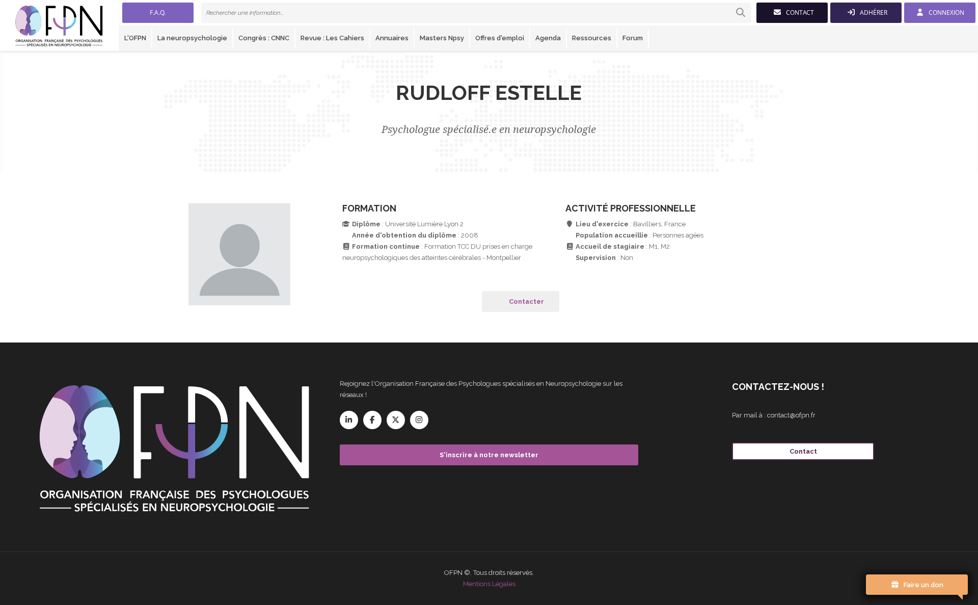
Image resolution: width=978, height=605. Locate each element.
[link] (476, 13)
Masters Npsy (442, 38)
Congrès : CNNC (263, 38)
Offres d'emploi (499, 38)
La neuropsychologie (192, 38)
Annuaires (392, 38)
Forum (632, 38)
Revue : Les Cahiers (332, 38)
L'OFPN (135, 38)
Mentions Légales (489, 584)
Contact (803, 451)
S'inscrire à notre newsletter (489, 455)
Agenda (548, 38)
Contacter (526, 301)
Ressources (591, 38)
